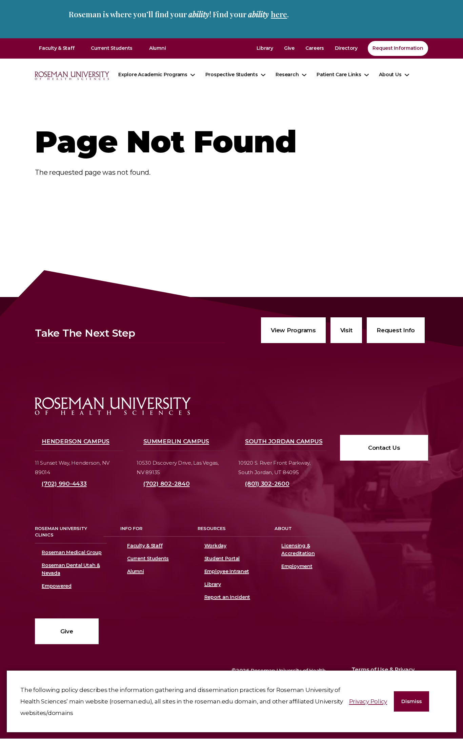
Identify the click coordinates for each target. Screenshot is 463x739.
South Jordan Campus (283, 441)
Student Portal (222, 558)
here (279, 14)
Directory (346, 48)
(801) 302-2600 (267, 483)
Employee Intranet (226, 571)
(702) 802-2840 (166, 483)
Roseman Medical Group (72, 552)
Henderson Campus (75, 441)
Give (289, 48)
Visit (346, 330)
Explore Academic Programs (152, 74)
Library (265, 48)
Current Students (112, 48)
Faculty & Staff (56, 48)
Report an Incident (227, 597)
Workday (215, 546)
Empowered (57, 586)
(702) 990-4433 (64, 483)
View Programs (293, 330)
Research (287, 74)
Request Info (396, 330)
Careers (314, 48)
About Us (390, 74)
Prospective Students (231, 74)
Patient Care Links (339, 74)
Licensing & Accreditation (297, 549)
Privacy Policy (368, 701)
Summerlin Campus (176, 441)
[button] (411, 701)
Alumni (157, 48)
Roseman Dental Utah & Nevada (71, 569)
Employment (297, 566)
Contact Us (384, 447)
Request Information (398, 48)
